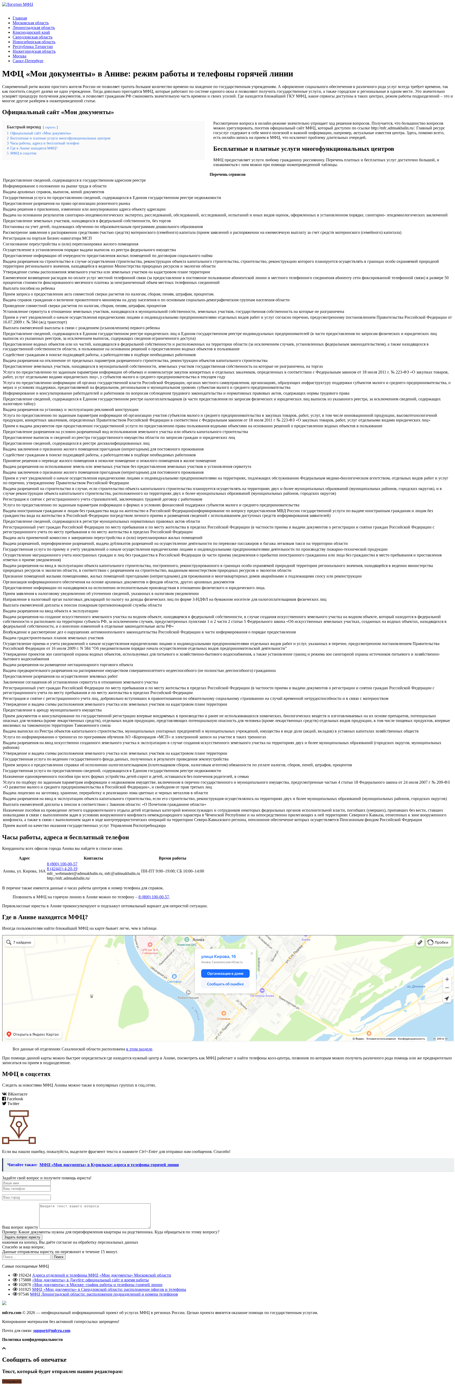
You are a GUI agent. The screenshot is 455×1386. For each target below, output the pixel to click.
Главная (20, 18)
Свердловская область (32, 37)
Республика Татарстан (33, 46)
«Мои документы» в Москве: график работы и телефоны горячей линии (97, 1284)
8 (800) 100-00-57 (62, 864)
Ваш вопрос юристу (20, 1227)
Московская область (31, 23)
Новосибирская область (34, 42)
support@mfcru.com (51, 1330)
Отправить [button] (12, 1381)
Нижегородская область (34, 51)
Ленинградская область (34, 27)
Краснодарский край (31, 32)
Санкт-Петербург (28, 61)
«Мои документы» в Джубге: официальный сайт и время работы (90, 1280)
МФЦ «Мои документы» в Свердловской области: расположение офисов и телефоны (109, 1289)
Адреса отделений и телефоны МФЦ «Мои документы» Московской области (101, 1275)
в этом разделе (139, 1049)
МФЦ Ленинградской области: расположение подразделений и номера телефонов (104, 1294)
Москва (19, 56)
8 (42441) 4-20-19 (62, 868)
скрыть (50, 127)
